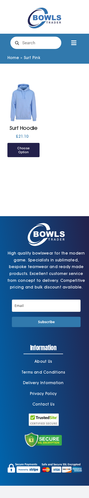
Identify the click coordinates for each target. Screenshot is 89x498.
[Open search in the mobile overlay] (35, 43)
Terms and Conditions (43, 372)
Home (13, 57)
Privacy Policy (43, 393)
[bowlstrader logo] (44, 6)
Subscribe (46, 321)
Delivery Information (43, 382)
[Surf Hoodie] (23, 102)
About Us (43, 361)
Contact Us (43, 404)
